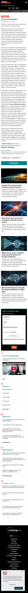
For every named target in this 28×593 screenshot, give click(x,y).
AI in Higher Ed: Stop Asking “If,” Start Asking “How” (13, 465)
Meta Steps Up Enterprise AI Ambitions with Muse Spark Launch (12, 220)
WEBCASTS (6, 416)
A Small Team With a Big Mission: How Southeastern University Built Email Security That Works (13, 437)
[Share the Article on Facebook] (2, 16)
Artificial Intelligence (7, 389)
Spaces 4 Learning (14, 566)
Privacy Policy (13, 332)
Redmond (14, 559)
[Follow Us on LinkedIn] (9, 8)
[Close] (22, 571)
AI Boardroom (14, 539)
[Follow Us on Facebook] (15, 8)
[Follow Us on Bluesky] (13, 8)
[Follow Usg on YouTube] (17, 8)
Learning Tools (6, 401)
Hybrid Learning (16, 11)
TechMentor (14, 568)
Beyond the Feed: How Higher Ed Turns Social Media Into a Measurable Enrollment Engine (13, 486)
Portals (5, 386)
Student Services (6, 405)
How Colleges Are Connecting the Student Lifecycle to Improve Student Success (12, 507)
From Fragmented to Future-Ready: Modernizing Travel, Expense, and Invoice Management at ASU (12, 430)
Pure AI (14, 557)
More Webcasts (6, 442)
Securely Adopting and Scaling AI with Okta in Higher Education (13, 420)
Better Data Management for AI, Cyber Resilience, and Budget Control (11, 470)
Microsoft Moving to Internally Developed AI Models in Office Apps (13, 289)
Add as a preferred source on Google (8, 5)
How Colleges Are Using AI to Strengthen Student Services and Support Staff (12, 513)
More (3, 379)
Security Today (14, 564)
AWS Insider (14, 543)
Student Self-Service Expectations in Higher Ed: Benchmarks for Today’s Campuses (13, 453)
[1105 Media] (14, 536)
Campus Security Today (14, 545)
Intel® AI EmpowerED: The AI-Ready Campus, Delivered (13, 493)
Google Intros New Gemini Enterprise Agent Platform (12, 186)
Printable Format (16, 157)
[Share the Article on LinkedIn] (5, 16)
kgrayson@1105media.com (8, 147)
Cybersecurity (5, 393)
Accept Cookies (19, 588)
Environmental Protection (14, 547)
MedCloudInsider (14, 553)
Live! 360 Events (14, 549)
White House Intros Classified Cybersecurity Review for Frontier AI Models (13, 255)
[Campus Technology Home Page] (6, 3)
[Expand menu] (26, 3)
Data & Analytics (6, 397)
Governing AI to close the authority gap (12, 425)
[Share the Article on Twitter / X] (8, 16)
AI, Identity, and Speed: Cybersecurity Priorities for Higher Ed (13, 359)
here (14, 137)
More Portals (5, 409)
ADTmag (14, 541)
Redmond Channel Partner (14, 562)
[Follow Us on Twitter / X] (11, 8)
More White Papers (7, 476)
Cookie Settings (12, 584)
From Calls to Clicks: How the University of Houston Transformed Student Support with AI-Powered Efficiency (13, 459)
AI (10, 11)
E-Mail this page (6, 157)
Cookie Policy (5, 581)
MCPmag (14, 551)
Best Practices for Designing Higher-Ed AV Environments (12, 500)
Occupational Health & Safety (14, 555)
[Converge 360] (14, 530)
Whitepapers (7, 450)
